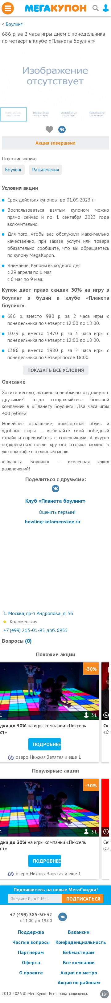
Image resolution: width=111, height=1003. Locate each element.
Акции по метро (78, 972)
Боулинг (14, 24)
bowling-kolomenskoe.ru (52, 521)
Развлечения (45, 169)
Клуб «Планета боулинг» (55, 500)
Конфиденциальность (79, 942)
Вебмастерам (78, 952)
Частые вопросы (31, 942)
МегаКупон (55, 8)
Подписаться (83, 899)
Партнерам (31, 952)
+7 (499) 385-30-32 (31, 914)
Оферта (31, 962)
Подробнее (47, 744)
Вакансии (78, 932)
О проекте (31, 972)
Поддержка (31, 932)
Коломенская (23, 621)
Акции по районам (79, 982)
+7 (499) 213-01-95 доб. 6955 (35, 630)
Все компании (79, 962)
